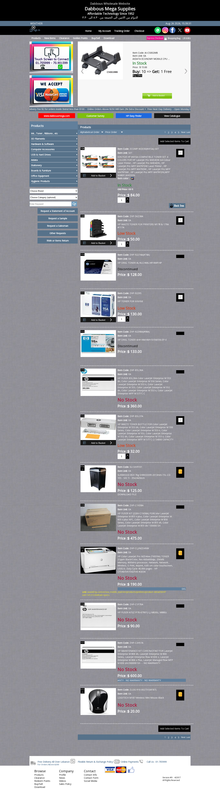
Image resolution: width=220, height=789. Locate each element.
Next (183, 132)
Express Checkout (155, 38)
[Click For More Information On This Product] (98, 279)
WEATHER (36, 23)
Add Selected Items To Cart (174, 141)
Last (188, 132)
